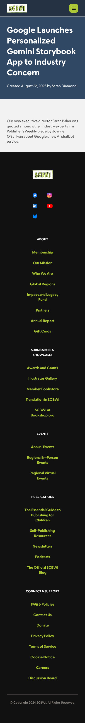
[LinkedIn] (35, 206)
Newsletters (43, 546)
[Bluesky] (35, 216)
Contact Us (42, 614)
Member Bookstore (43, 389)
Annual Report (42, 320)
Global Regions (42, 284)
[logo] (17, 8)
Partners (42, 310)
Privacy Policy (42, 636)
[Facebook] (35, 195)
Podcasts (42, 556)
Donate (42, 625)
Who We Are (42, 273)
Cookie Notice (42, 657)
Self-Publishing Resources (42, 533)
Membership (42, 252)
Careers (42, 667)
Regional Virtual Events (42, 475)
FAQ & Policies (42, 604)
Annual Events (42, 446)
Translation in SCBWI (42, 399)
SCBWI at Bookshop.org (42, 412)
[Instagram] (50, 195)
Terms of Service (42, 646)
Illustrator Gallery (42, 378)
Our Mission (42, 263)
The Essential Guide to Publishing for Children (42, 514)
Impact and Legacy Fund (42, 297)
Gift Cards (42, 331)
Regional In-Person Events (42, 460)
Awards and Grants (42, 367)
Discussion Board (42, 678)
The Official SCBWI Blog (42, 570)
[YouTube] (50, 206)
